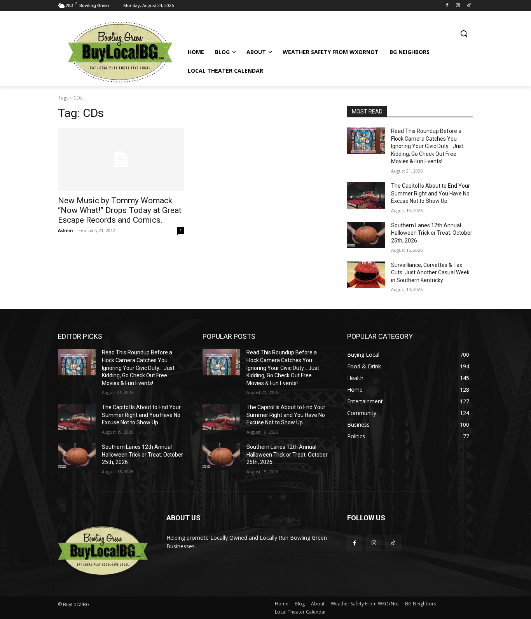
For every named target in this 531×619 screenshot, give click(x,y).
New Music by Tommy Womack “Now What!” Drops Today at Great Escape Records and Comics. (120, 210)
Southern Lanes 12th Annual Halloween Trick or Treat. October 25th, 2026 (431, 233)
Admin (65, 230)
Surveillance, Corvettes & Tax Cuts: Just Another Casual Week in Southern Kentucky (430, 272)
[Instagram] (457, 5)
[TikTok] (468, 5)
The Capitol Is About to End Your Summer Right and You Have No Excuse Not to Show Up (430, 193)
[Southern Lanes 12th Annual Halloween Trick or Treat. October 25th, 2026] (366, 235)
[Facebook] (447, 5)
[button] (463, 33)
